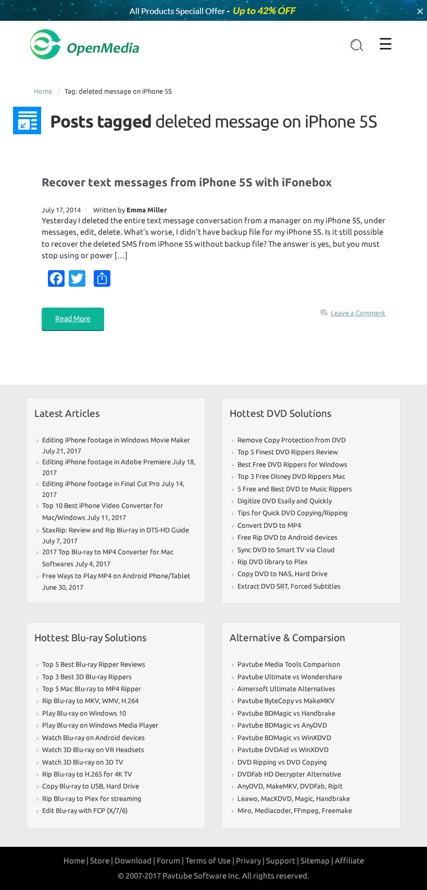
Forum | (170, 860)
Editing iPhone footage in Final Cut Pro (101, 483)
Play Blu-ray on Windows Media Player (100, 725)
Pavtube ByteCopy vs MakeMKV (286, 700)
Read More (73, 318)
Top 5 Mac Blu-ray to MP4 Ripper (91, 688)
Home (43, 91)
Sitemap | (316, 860)
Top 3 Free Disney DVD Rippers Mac (291, 476)
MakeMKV (281, 786)
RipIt (335, 786)
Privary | (250, 860)
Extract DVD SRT (262, 586)
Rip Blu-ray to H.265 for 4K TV (87, 774)
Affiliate (349, 860)
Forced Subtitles (316, 586)
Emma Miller (147, 209)
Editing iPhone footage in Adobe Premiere (106, 461)
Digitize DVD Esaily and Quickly (284, 500)
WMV (110, 700)
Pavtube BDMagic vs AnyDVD (282, 725)
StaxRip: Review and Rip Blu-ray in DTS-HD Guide (115, 529)
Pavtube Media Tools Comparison (288, 664)
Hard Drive (311, 573)
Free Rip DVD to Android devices (287, 537)
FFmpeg (306, 810)
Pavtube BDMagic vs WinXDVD (284, 737)
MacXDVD (276, 798)
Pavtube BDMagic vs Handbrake (286, 713)
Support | (282, 860)
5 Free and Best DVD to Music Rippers (294, 488)
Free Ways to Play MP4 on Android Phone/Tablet (116, 575)
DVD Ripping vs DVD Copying (282, 762)
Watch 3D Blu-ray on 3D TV (82, 762)
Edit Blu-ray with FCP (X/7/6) (85, 810)
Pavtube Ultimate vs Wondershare (289, 676)
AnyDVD (250, 786)
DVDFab (312, 786)
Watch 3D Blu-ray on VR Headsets (93, 749)
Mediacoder (273, 810)
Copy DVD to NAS (264, 573)
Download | (135, 860)
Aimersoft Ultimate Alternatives (286, 688)
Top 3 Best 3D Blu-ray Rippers (87, 676)
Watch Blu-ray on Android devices (93, 737)
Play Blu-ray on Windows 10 (84, 713)
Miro (244, 810)
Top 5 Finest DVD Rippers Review (287, 451)
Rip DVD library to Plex (272, 561)
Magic (304, 798)
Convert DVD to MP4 (269, 525)
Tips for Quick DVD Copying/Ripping (292, 512)
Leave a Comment (358, 312)
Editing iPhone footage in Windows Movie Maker (116, 439)
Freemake (337, 810)
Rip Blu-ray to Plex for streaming (92, 798)
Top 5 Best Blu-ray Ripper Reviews (93, 664)
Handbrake (333, 798)
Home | (76, 860)
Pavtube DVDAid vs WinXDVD (283, 749)
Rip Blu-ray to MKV (70, 700)
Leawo (247, 798)
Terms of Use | (209, 860)
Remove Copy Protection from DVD (291, 439)
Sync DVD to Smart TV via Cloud (286, 549)
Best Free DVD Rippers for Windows (292, 464)
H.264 (130, 700)
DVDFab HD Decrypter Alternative (289, 774)
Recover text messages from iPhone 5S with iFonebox (187, 181)
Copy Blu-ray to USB (72, 786)
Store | (101, 860)
